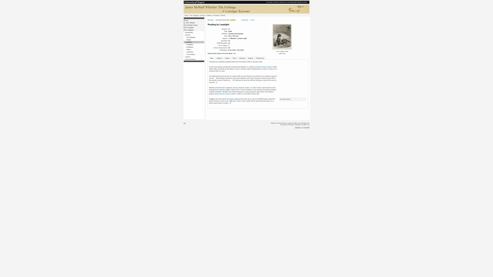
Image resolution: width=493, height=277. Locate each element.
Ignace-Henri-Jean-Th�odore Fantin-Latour (230, 101)
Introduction (189, 32)
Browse (188, 35)
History (250, 58)
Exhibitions (190, 44)
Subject (219, 58)
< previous (244, 20)
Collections (190, 52)
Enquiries (298, 127)
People (189, 40)
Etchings (216, 15)
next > (252, 20)
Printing (242, 58)
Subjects (189, 42)
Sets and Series (191, 59)
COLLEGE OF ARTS (272, 2)
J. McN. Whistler (190, 22)
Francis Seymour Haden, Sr (242, 87)
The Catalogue (194, 15)
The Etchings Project (191, 25)
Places (189, 49)
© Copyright (305, 127)
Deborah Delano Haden (263, 67)
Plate (234, 58)
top (185, 123)
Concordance (191, 54)
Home (186, 15)
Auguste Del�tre (225, 90)
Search (188, 57)
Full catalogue (191, 37)
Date (211, 58)
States (227, 58)
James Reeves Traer (221, 94)
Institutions (190, 47)
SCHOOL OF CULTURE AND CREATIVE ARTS (293, 2)
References (260, 58)
